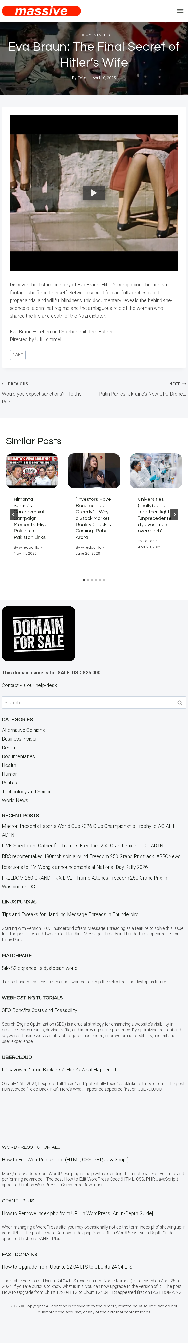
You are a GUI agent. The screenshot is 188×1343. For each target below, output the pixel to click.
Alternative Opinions (23, 730)
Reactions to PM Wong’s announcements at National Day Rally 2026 (75, 867)
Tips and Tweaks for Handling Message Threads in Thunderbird (70, 914)
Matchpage (17, 955)
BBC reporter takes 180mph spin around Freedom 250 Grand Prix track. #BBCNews (91, 856)
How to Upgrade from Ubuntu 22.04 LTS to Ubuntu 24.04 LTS (67, 1267)
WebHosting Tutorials (32, 997)
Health (9, 765)
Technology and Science (28, 791)
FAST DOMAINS (19, 1254)
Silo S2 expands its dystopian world (40, 968)
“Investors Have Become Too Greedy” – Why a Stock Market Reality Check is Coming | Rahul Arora (93, 518)
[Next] (174, 514)
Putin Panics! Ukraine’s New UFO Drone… (142, 389)
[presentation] (32, 470)
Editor (83, 78)
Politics (9, 783)
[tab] (84, 580)
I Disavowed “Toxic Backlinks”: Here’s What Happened (59, 1070)
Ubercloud (17, 1057)
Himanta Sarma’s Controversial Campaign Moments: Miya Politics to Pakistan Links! (30, 518)
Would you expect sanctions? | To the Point (42, 393)
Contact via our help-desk (29, 685)
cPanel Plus (18, 1200)
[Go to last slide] (14, 514)
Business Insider (19, 739)
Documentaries (94, 35)
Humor (9, 774)
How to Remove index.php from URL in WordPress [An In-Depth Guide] (77, 1213)
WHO (17, 355)
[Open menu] (180, 11)
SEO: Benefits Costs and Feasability (39, 1010)
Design (9, 748)
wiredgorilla (29, 547)
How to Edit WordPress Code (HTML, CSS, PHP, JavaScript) (65, 1160)
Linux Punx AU (20, 902)
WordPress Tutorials (31, 1147)
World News (15, 800)
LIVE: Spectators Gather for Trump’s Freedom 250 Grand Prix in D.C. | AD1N (82, 846)
